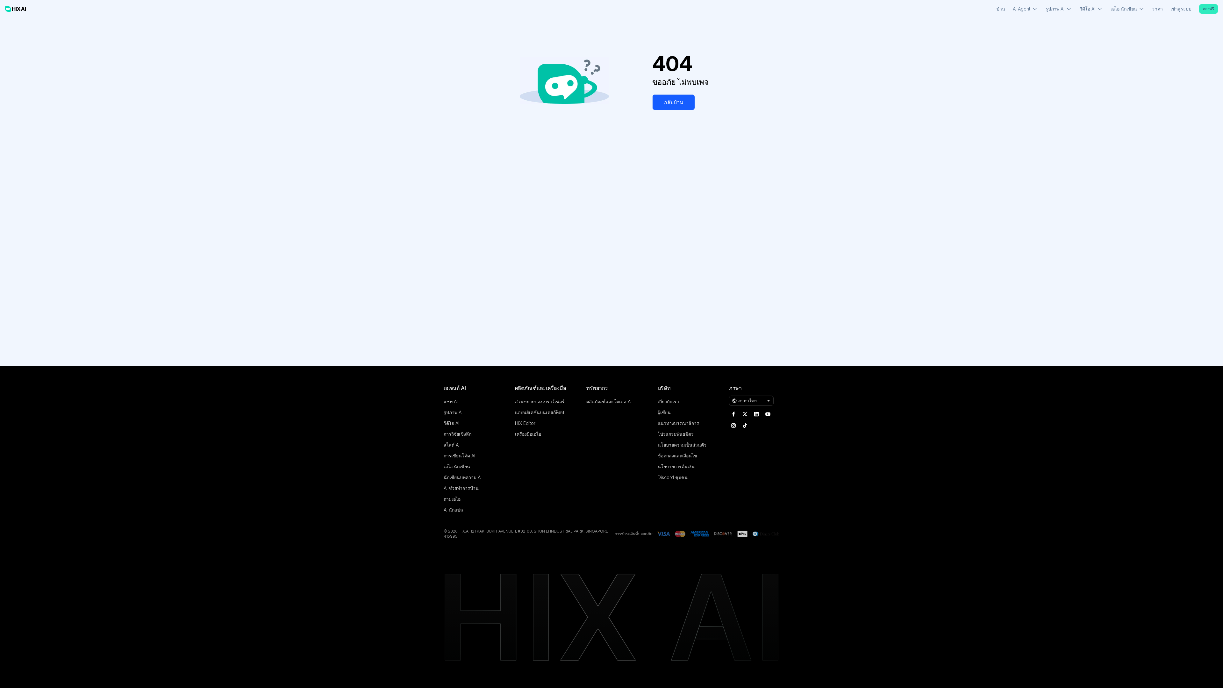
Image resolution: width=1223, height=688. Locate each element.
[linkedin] (756, 414)
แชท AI (451, 401)
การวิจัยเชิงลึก (457, 434)
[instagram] (733, 425)
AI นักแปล (453, 509)
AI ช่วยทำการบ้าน (461, 488)
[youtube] (768, 414)
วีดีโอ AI (451, 423)
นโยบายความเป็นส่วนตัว (682, 445)
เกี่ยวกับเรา (668, 401)
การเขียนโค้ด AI (459, 455)
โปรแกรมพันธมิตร (676, 434)
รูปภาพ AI (453, 412)
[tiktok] (745, 425)
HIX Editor (525, 423)
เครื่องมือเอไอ (528, 434)
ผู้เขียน (664, 412)
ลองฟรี (1208, 8)
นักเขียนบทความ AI (463, 477)
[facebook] (733, 414)
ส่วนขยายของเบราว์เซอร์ (539, 401)
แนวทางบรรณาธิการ (678, 423)
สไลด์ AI (452, 445)
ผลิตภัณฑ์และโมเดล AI (609, 401)
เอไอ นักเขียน (457, 466)
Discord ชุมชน (673, 477)
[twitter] (745, 414)
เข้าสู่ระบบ (1180, 8)
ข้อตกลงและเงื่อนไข (677, 455)
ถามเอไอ (452, 499)
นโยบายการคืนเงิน (676, 466)
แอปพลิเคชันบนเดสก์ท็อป (539, 412)
